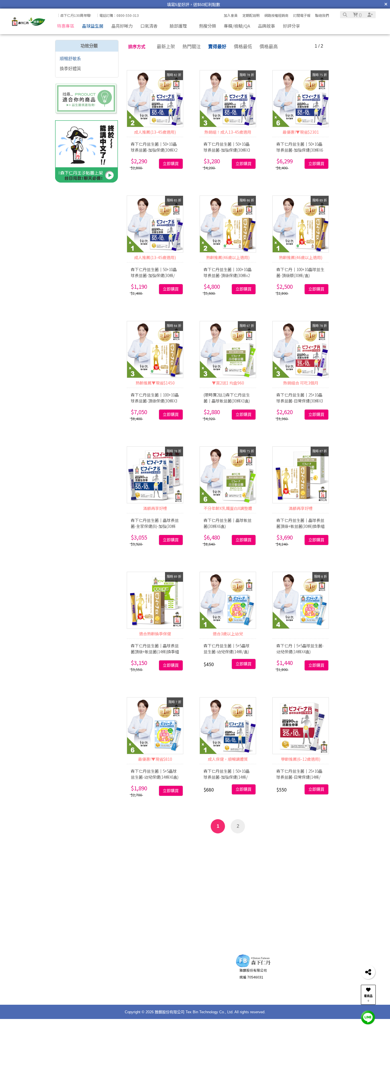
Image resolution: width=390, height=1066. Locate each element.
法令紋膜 (281, 849)
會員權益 (111, 980)
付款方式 (74, 980)
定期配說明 (251, 15)
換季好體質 (70, 68)
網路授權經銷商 (276, 15)
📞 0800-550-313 (198, 974)
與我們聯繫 (190, 965)
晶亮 (263, 849)
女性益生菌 (147, 849)
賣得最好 (217, 46)
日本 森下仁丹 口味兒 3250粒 (211, 849)
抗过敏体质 (127, 859)
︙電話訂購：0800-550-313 (117, 15)
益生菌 (125, 849)
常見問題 (111, 987)
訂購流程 (74, 974)
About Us (148, 965)
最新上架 (166, 46)
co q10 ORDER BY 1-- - (87, 859)
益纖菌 (170, 849)
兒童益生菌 (74, 849)
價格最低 (243, 46)
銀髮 (249, 849)
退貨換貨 (74, 994)
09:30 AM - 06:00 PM (200, 987)
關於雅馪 (151, 974)
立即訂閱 (100, 918)
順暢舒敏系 (70, 58)
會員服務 (107, 965)
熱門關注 (191, 46)
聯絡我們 (322, 15)
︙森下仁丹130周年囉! (74, 15)
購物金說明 (113, 994)
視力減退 (304, 849)
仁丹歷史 (151, 980)
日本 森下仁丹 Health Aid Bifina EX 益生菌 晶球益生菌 (258, 859)
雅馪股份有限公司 (253, 976)
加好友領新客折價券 (311, 976)
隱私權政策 (153, 994)
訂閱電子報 (301, 15)
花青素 (324, 859)
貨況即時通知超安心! (312, 982)
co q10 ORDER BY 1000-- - (171, 859)
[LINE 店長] (368, 1017)
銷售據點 (151, 987)
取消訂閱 (143, 918)
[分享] (368, 972)
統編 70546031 (251, 982)
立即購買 (171, 164)
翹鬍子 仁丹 (102, 849)
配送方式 (74, 987)
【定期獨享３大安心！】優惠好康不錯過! (193, 4)
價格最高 (269, 46)
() (360, 15)
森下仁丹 (344, 859)
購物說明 (71, 965)
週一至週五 (193, 980)
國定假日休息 (194, 994)
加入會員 (231, 15)
